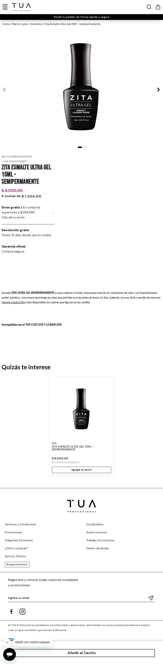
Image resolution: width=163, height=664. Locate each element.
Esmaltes (36, 24)
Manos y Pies (20, 24)
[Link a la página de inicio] (6, 24)
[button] (149, 7)
